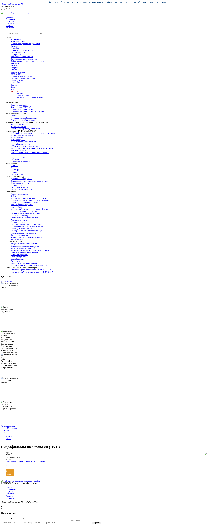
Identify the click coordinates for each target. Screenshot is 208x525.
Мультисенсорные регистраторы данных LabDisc (31, 270)
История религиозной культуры (24, 59)
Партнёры (10, 21)
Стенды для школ (18, 81)
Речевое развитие (18, 222)
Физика (14, 85)
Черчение (14, 89)
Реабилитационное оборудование (24, 252)
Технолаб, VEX (17, 174)
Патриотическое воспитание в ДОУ (25, 213)
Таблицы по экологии (24, 95)
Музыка (14, 70)
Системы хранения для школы (23, 78)
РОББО (14, 172)
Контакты (10, 28)
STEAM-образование (19, 194)
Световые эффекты (18, 257)
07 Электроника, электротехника (24, 146)
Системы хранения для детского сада (26, 224)
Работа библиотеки (18, 127)
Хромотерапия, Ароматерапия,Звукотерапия (29, 265)
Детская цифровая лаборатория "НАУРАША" (29, 198)
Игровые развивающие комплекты (25, 203)
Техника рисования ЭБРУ (21, 189)
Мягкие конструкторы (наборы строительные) (30, 250)
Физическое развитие (19, 235)
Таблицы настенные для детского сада (26, 231)
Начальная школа (18, 72)
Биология (14, 46)
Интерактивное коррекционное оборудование (29, 181)
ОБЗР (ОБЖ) (16, 74)
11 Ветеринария (17, 155)
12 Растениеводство (19, 157)
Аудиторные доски (18, 41)
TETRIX (14, 166)
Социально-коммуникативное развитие (27, 226)
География (15, 48)
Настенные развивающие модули (24, 211)
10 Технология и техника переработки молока (30, 153)
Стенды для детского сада (21, 229)
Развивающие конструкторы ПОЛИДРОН (28, 111)
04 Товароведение (18, 140)
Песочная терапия (18, 185)
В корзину (9, 472)
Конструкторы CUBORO (21, 107)
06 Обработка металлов (20, 144)
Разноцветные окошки (20, 220)
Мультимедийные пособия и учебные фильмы (30, 209)
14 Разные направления (20, 161)
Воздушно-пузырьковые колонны (24, 244)
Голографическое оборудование (24, 118)
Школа (8, 439)
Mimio (13, 116)
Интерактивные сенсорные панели (25, 246)
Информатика (16, 55)
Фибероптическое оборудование (24, 263)
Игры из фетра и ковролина (22, 205)
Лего (13, 168)
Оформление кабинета (20, 183)
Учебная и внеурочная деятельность (25, 129)
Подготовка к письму (19, 216)
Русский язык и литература (22, 76)
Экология (15, 91)
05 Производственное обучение (24, 142)
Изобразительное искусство (22, 50)
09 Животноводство (19, 150)
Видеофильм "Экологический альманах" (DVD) (25, 461)
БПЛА (13, 196)
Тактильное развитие (19, 187)
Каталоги (9, 26)
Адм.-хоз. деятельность (20, 124)
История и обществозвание (22, 57)
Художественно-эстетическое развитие (26, 237)
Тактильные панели (19, 261)
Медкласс (15, 65)
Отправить (96, 523)
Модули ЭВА (16, 207)
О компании (11, 19)
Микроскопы (16, 68)
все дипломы (6, 281)
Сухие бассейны (17, 259)
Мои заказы (12, 428)
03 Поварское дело (18, 137)
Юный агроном (17, 239)
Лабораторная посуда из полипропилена (27, 61)
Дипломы (10, 23)
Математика (16, 63)
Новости (9, 17)
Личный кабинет (8, 426)
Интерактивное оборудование (23, 120)
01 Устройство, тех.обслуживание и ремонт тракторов (33, 133)
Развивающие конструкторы (22, 109)
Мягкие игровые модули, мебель (24, 248)
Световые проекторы (19, 255)
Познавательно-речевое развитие (24, 218)
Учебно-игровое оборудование (23, 233)
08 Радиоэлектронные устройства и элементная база (32, 148)
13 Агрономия (16, 159)
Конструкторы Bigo (19, 105)
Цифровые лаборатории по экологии (30, 97)
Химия (13, 87)
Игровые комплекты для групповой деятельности (31, 200)
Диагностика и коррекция (21, 179)
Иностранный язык (18, 52)
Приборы (20, 93)
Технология (15, 83)
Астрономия (16, 39)
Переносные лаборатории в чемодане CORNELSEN (32, 272)
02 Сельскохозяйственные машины (25, 135)
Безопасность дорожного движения (25, 44)
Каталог (9, 436)
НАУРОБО (15, 170)
